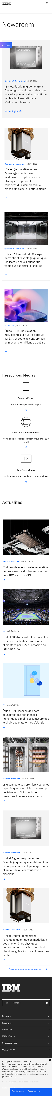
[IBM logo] (7, 3)
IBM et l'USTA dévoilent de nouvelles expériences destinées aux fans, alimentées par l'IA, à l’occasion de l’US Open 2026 (25, 643)
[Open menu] (5, 10)
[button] (50, 1060)
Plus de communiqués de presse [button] (24, 969)
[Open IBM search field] (47, 3)
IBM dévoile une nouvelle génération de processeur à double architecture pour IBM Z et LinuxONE (25, 571)
